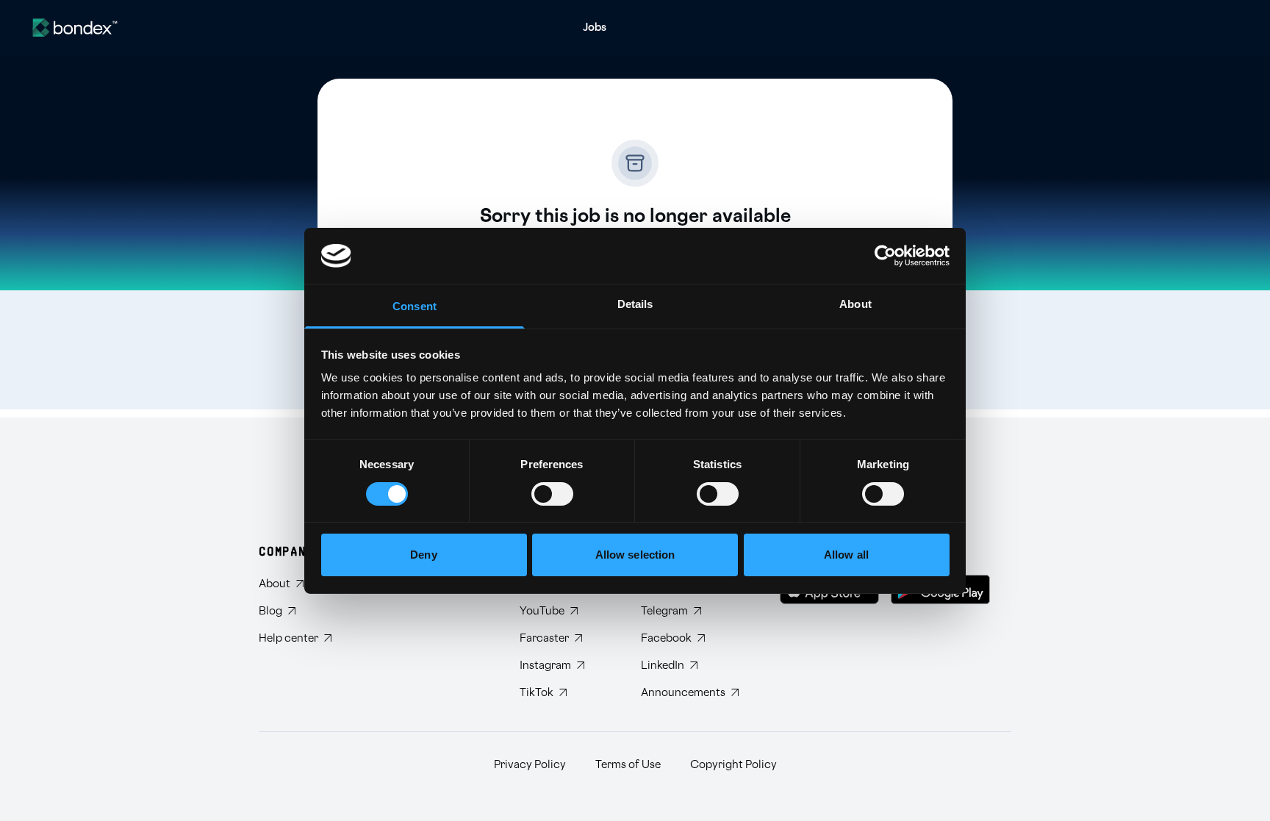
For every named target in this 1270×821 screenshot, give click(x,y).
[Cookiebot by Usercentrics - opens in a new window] (885, 256)
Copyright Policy (733, 765)
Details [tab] (635, 304)
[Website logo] (75, 27)
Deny (423, 554)
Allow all (846, 554)
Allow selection (635, 554)
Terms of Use (628, 765)
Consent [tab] (414, 306)
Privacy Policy (530, 765)
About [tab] (855, 304)
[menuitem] (594, 27)
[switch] (552, 494)
